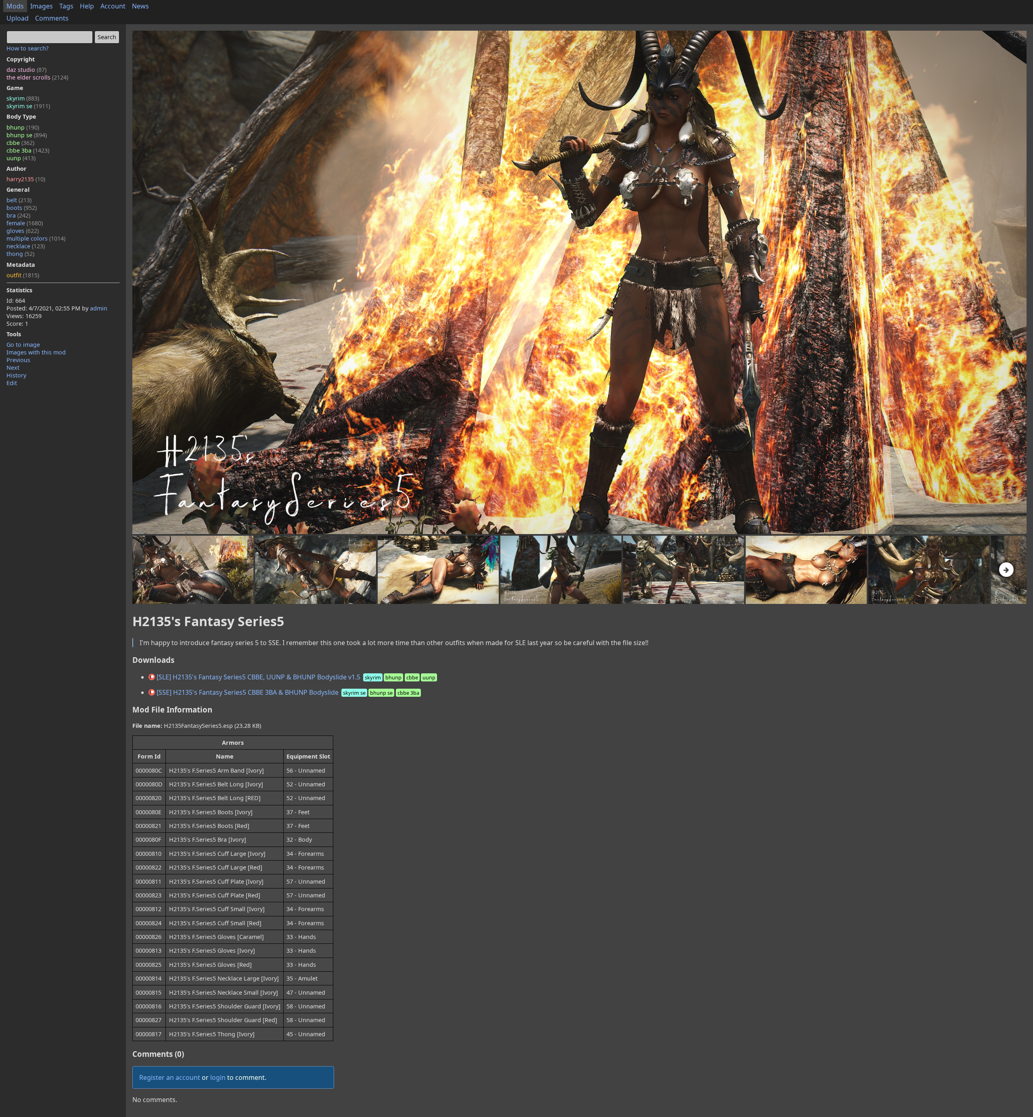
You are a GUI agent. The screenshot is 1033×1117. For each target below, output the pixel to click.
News (140, 6)
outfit (22, 275)
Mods (15, 6)
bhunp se (26, 135)
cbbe (20, 143)
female (24, 223)
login (218, 1077)
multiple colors (35, 238)
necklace (25, 246)
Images (41, 6)
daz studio (26, 69)
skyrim (22, 98)
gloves (22, 231)
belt (18, 200)
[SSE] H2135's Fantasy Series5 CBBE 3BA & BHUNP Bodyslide (287, 692)
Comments (52, 18)
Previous (18, 360)
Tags (66, 6)
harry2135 (25, 179)
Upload (17, 18)
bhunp (22, 127)
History (16, 375)
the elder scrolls (37, 77)
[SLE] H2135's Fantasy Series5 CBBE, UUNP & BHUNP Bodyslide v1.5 (295, 677)
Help (87, 6)
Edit (11, 383)
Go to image (23, 344)
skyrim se (28, 106)
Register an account (169, 1077)
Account (112, 6)
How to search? (27, 48)
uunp (21, 158)
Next (12, 367)
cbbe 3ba (27, 150)
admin (98, 308)
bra (18, 215)
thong (20, 254)
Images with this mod (36, 352)
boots (21, 208)
